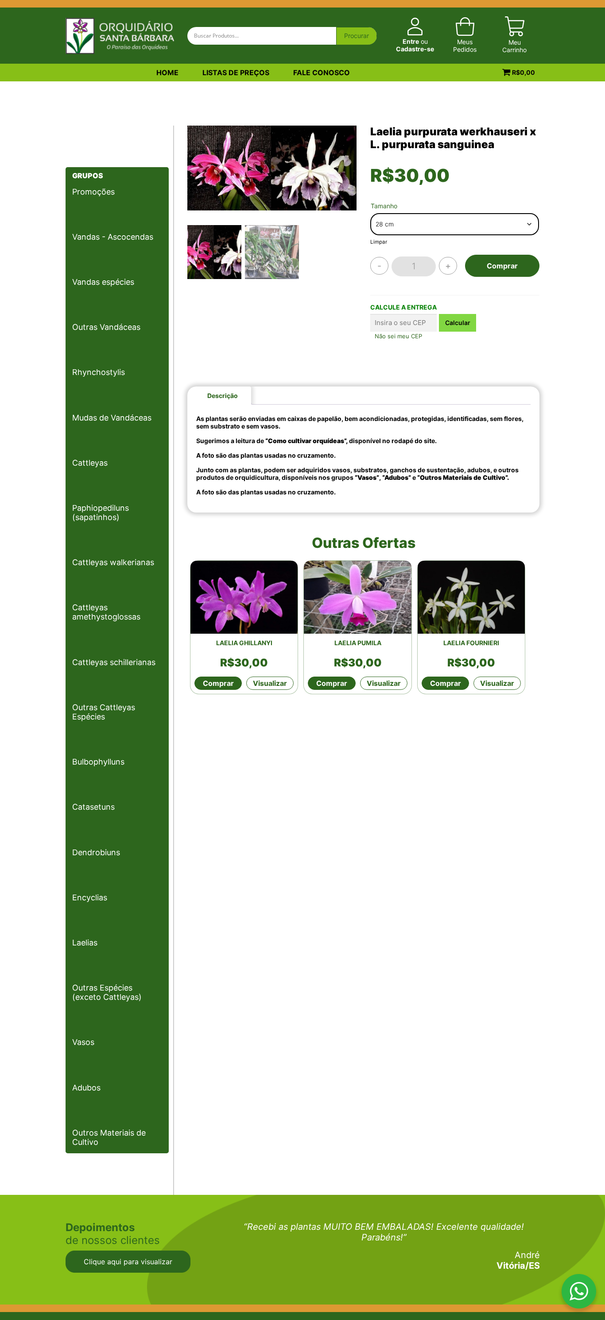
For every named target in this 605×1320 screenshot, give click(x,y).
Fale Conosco (321, 72)
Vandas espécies (103, 282)
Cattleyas (90, 462)
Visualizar (270, 683)
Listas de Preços (235, 72)
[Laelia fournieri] (471, 597)
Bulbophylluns (98, 761)
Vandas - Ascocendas (112, 236)
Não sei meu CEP (398, 336)
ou (415, 45)
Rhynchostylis (98, 372)
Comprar (502, 265)
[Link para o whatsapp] (579, 1293)
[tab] (222, 395)
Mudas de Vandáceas (111, 417)
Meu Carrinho (514, 46)
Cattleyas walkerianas (113, 562)
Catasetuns (93, 806)
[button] (345, 178)
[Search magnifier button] (356, 36)
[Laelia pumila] (357, 597)
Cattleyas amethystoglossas (106, 612)
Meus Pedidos (465, 45)
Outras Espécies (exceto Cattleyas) (107, 992)
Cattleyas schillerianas (113, 662)
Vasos (83, 1042)
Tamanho (384, 206)
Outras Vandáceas (106, 327)
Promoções (93, 191)
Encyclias (89, 897)
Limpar (378, 242)
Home (167, 72)
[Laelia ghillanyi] (244, 597)
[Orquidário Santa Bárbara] (120, 34)
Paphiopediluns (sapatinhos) (100, 512)
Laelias (84, 942)
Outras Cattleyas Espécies (103, 712)
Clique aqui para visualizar (128, 1261)
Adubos (86, 1087)
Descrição (222, 395)
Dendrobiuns (96, 852)
